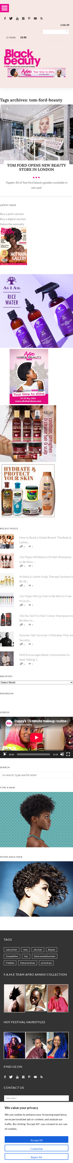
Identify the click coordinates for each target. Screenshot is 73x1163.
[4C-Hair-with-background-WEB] (36, 846)
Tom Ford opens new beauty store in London (36, 167)
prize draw (46, 962)
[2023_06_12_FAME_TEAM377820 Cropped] (57, 998)
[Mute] (62, 754)
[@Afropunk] (14, 1045)
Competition (12, 956)
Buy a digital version (13, 219)
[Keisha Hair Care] (28, 460)
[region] (36, 1132)
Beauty (51, 949)
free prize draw (27, 962)
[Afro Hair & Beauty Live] (36, 76)
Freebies (10, 962)
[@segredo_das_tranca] (58, 1045)
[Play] (5, 754)
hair (26, 956)
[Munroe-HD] (36, 915)
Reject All (36, 1157)
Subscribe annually (12, 224)
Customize (36, 1148)
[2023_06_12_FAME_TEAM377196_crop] (36, 998)
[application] (36, 737)
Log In (65, 25)
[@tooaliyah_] (36, 1045)
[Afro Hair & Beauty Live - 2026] (28, 403)
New (25, 949)
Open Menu (4, 8)
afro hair (38, 949)
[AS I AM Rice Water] (36, 346)
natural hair (11, 949)
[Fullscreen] (68, 754)
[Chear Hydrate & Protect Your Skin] (28, 518)
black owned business (44, 956)
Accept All (37, 1140)
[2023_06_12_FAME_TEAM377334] (14, 998)
